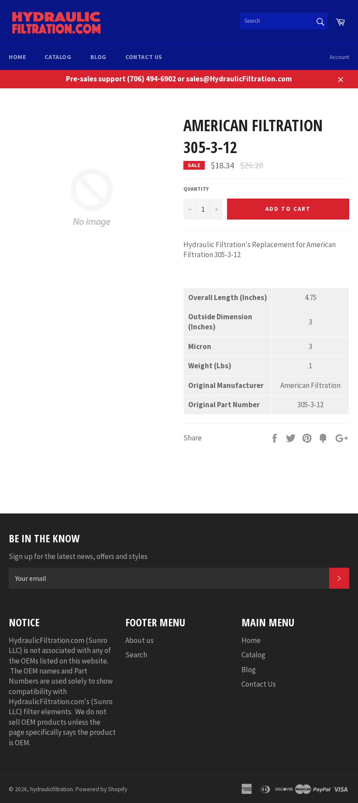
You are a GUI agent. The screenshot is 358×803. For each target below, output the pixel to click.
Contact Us (143, 57)
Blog (98, 57)
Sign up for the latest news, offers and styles (78, 556)
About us (139, 640)
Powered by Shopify (101, 789)
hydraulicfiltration (51, 789)
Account (339, 57)
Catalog (58, 57)
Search (136, 655)
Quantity (196, 188)
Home (17, 57)
